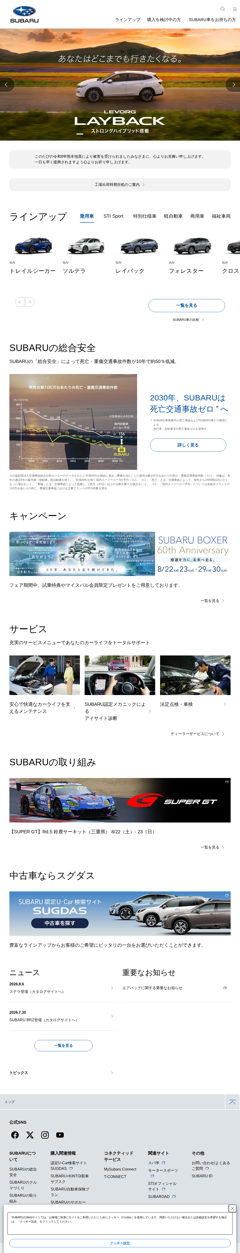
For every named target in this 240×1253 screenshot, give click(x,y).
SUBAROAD (159, 1197)
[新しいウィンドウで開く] (120, 800)
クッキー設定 (120, 1243)
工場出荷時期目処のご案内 (117, 185)
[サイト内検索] (223, 9)
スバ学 (153, 1163)
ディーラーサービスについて (195, 734)
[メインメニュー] (235, 9)
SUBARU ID (202, 1176)
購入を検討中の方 (164, 19)
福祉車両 (221, 216)
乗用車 (87, 216)
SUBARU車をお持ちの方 (212, 19)
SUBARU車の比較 (186, 320)
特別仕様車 (145, 216)
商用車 (197, 216)
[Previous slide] (19, 302)
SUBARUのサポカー (68, 1202)
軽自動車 (173, 216)
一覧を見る (186, 305)
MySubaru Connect (120, 1169)
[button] (7, 84)
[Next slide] (30, 302)
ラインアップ (127, 19)
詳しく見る (188, 445)
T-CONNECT (115, 1177)
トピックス (18, 1073)
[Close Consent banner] (232, 1208)
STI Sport (114, 216)
